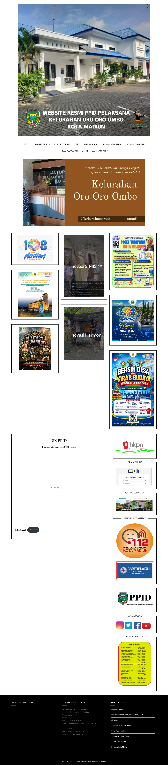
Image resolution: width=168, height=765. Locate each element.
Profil (26, 144)
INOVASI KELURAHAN (112, 144)
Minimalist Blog (85, 761)
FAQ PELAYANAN (70, 151)
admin (73, 447)
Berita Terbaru (62, 144)
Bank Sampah (99, 151)
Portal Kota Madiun (118, 741)
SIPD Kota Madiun (118, 731)
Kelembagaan (91, 144)
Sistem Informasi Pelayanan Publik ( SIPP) (127, 715)
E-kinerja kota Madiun (119, 747)
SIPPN (85, 151)
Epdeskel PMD (117, 709)
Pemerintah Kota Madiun (121, 725)
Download (33, 530)
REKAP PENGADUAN (136, 144)
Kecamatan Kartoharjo (120, 736)
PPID (77, 144)
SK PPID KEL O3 (20, 530)
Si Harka (114, 720)
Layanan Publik (42, 144)
